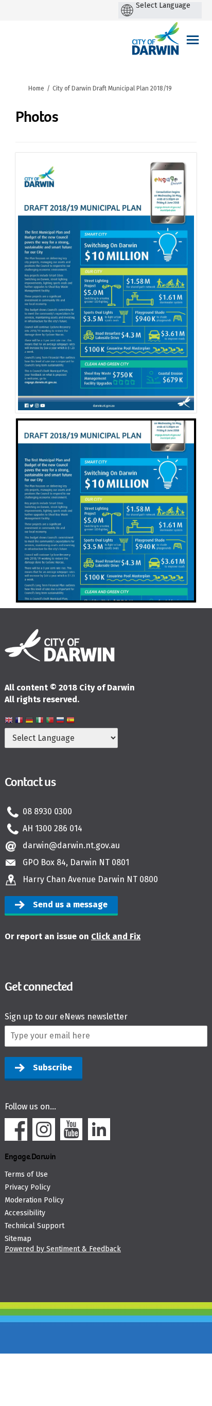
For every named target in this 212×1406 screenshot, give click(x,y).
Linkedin (99, 1129)
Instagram (43, 1129)
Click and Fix (115, 936)
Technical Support (34, 1225)
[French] (19, 721)
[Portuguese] (50, 721)
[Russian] (60, 721)
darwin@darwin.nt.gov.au (71, 845)
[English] (9, 721)
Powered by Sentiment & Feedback (63, 1249)
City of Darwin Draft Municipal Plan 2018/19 (112, 88)
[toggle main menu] (193, 40)
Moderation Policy (34, 1200)
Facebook (16, 1129)
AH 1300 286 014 (52, 828)
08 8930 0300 (47, 811)
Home (36, 88)
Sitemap (18, 1238)
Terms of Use (26, 1174)
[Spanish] (70, 721)
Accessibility (25, 1213)
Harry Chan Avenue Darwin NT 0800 (90, 879)
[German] (29, 721)
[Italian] (40, 721)
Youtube (71, 1129)
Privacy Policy (27, 1187)
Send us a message (70, 904)
